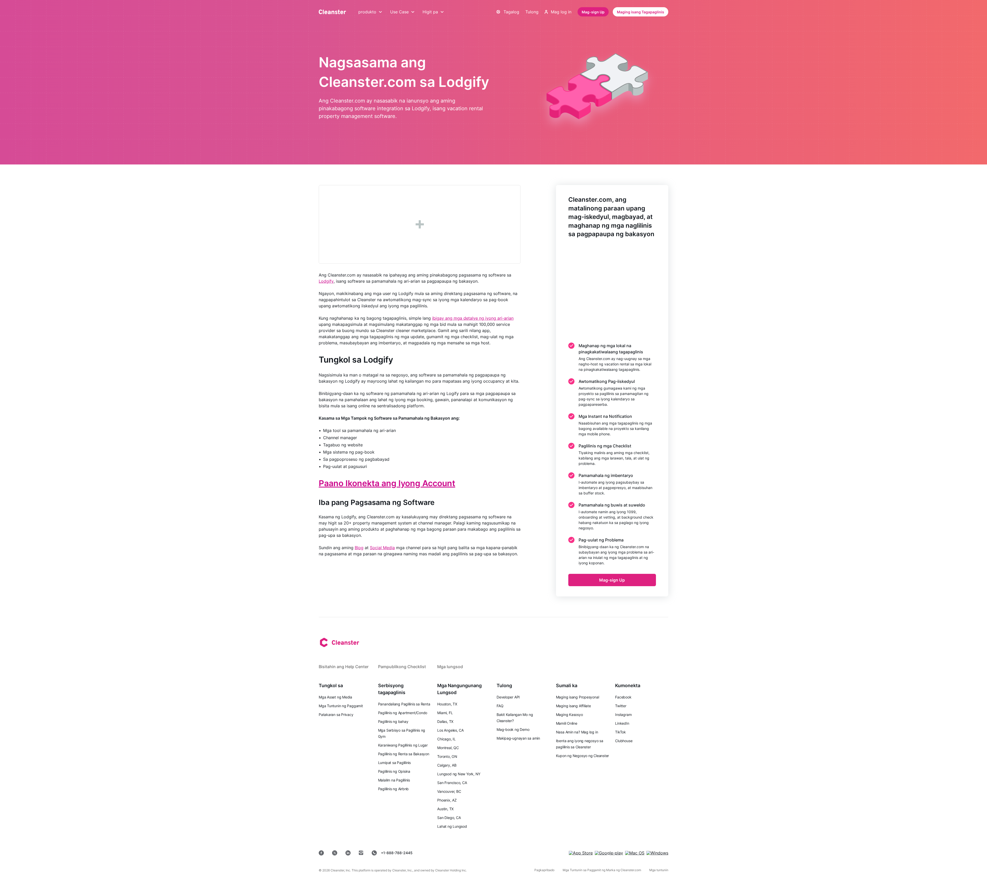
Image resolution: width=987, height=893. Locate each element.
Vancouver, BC (449, 791)
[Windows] (657, 853)
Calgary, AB (446, 765)
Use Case (399, 11)
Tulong (531, 11)
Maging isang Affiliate (573, 706)
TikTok (620, 732)
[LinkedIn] (348, 852)
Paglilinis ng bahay (393, 721)
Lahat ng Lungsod (452, 826)
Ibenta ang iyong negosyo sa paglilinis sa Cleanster (579, 744)
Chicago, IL (446, 739)
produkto (367, 11)
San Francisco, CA (452, 782)
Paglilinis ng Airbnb (393, 789)
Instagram (623, 714)
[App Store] (581, 853)
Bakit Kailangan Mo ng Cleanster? (515, 717)
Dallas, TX (445, 721)
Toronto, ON (447, 756)
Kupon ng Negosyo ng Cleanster (582, 755)
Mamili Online (566, 723)
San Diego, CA (449, 817)
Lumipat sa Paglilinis (394, 762)
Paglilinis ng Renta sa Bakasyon (403, 754)
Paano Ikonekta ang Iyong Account (387, 483)
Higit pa (430, 11)
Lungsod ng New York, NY (458, 774)
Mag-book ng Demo (513, 729)
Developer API (508, 697)
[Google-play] (609, 853)
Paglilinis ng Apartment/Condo (402, 713)
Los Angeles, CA (450, 730)
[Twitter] (334, 852)
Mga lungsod (450, 666)
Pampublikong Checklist (402, 666)
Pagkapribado (544, 870)
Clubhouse (623, 741)
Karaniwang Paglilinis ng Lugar (403, 745)
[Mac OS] (634, 853)
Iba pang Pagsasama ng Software (377, 502)
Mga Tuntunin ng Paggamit (341, 706)
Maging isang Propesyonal (577, 697)
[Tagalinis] (332, 12)
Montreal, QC (448, 747)
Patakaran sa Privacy (336, 714)
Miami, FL (445, 713)
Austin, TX (445, 809)
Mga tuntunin (658, 870)
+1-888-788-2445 (397, 853)
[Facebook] (321, 852)
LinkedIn (622, 723)
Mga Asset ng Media (335, 697)
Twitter (620, 706)
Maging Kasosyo (569, 714)
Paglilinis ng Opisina (394, 771)
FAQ (500, 706)
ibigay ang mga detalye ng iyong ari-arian (473, 318)
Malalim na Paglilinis (394, 780)
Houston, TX (447, 704)
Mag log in (561, 11)
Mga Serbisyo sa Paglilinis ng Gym (401, 733)
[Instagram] (361, 853)
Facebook (623, 697)
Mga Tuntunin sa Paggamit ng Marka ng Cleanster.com (602, 870)
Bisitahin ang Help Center (344, 666)
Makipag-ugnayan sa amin (518, 738)
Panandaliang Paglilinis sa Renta (404, 704)
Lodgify (326, 281)
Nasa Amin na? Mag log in (577, 732)
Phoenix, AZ (447, 800)
